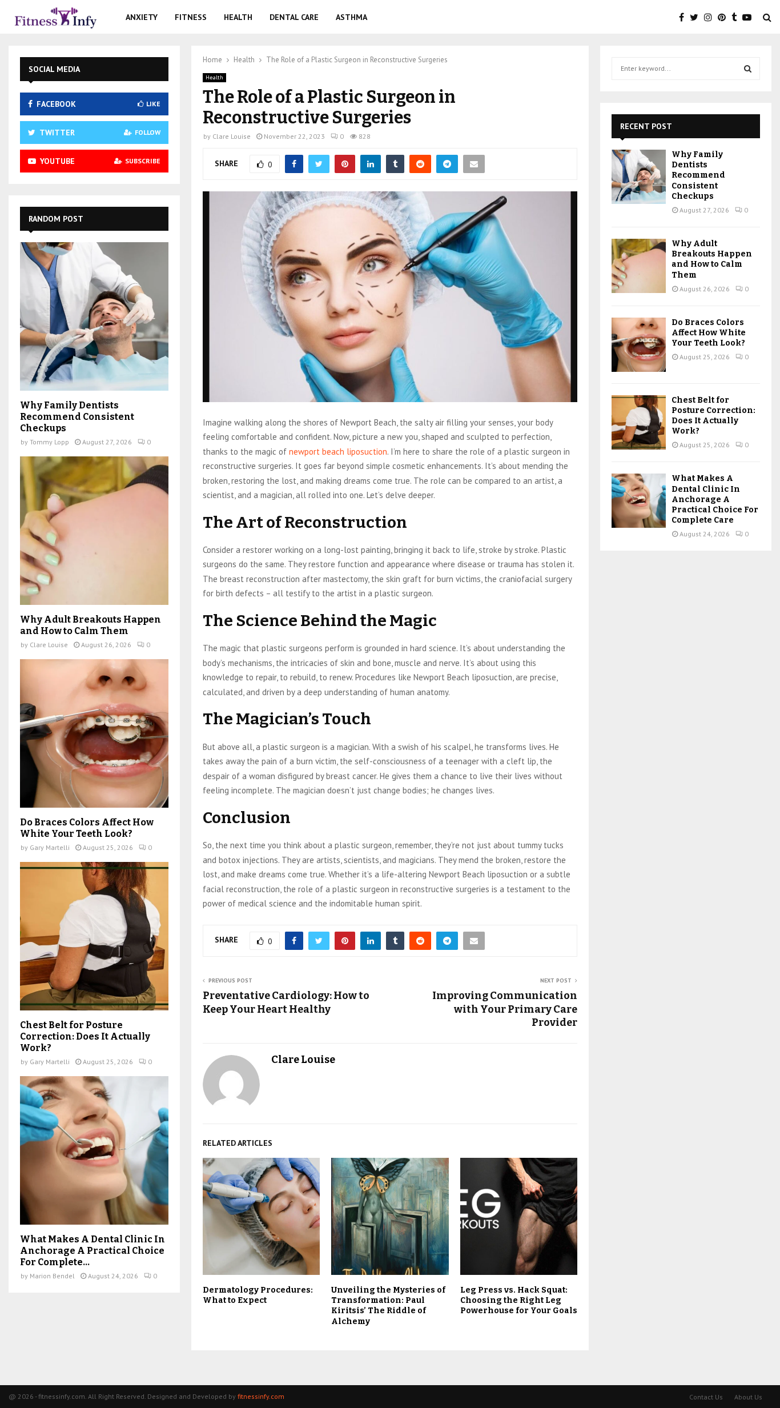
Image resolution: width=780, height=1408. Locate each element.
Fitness (191, 17)
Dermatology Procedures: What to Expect (258, 1295)
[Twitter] (697, 17)
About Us (748, 1397)
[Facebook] (684, 17)
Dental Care (294, 17)
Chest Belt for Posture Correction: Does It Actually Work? (85, 1036)
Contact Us (706, 1397)
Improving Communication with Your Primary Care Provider (504, 1009)
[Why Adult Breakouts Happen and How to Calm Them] (94, 530)
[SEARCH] (747, 68)
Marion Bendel (52, 1275)
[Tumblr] (736, 17)
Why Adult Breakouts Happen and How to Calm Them (90, 625)
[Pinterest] (724, 17)
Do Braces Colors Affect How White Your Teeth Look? (87, 828)
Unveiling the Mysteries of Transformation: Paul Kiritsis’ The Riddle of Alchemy (388, 1305)
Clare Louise (231, 136)
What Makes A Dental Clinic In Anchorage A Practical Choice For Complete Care (715, 499)
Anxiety (142, 17)
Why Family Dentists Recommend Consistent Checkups (77, 417)
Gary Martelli (50, 847)
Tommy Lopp (49, 442)
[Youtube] (749, 17)
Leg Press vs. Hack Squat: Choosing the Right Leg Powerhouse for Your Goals (518, 1300)
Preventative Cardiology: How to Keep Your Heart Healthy (286, 1002)
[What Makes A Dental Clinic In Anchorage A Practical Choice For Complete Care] (94, 1150)
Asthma (351, 17)
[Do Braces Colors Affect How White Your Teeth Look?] (94, 733)
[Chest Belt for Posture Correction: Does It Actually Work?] (94, 936)
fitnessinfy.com (261, 1396)
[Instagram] (711, 17)
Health (238, 17)
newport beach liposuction (338, 451)
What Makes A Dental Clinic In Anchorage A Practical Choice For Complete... (92, 1250)
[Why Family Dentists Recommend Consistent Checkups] (94, 316)
